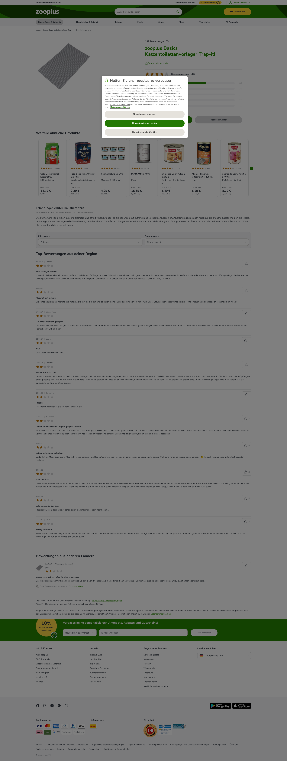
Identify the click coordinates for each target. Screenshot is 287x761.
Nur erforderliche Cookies (144, 132)
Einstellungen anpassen (144, 114)
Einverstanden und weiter (144, 123)
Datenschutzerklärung (120, 107)
